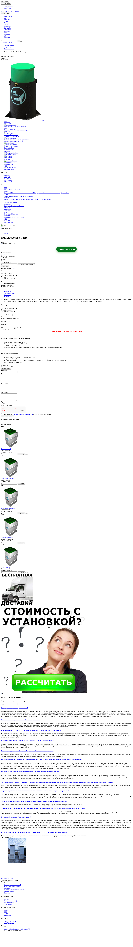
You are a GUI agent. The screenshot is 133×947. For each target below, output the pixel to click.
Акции (6, 899)
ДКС (5, 36)
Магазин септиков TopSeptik (10, 880)
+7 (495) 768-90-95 (6, 42)
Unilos (3, 254)
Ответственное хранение (12, 886)
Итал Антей (8, 157)
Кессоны (7, 37)
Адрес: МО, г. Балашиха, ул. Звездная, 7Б (17, 929)
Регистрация (8, 8)
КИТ (5, 18)
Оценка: (3, 402)
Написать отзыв (5, 368)
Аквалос (7, 31)
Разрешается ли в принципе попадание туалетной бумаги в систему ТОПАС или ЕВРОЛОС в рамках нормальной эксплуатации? (43, 808)
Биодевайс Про (9, 148)
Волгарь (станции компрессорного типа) (16, 140)
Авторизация (8, 7)
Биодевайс (7, 26)
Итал (5, 33)
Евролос (7, 19)
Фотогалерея (8, 904)
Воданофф (7, 28)
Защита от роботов (6, 405)
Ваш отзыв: (4, 392)
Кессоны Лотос (9, 169)
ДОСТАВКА (8, 180)
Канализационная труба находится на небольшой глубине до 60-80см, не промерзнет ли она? (31, 730)
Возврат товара (9, 891)
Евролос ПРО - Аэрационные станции (16, 130)
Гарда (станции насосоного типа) (14, 141)
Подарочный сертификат (12, 901)
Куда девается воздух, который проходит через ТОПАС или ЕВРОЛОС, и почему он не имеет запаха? (34, 832)
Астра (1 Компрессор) (11, 144)
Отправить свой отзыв (7, 416)
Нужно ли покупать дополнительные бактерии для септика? (20, 720)
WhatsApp (7, 47)
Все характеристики (7, 282)
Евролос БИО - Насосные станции (15, 126)
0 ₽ (14, 268)
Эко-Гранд (7, 29)
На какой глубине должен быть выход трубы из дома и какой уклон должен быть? (28, 740)
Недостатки (4, 383)
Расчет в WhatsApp (66, 249)
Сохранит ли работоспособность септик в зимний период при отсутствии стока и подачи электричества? (35, 791)
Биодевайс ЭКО (9, 149)
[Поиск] (21, 41)
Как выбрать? (8, 175)
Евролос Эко (8, 131)
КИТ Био (7, 122)
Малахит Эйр (8, 164)
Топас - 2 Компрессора (11, 135)
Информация (5, 882)
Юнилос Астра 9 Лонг (8, 478)
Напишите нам (9, 49)
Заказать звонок (9, 45)
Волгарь (6, 23)
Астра (6, 24)
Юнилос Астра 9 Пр (7, 537)
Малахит (7, 34)
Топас (6, 21)
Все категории (8, 16)
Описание (7, 291)
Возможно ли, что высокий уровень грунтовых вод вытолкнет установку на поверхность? (30, 771)
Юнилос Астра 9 (6, 449)
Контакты (7, 893)
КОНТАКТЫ (8, 182)
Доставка (7, 888)
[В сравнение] (27, 454)
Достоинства (5, 374)
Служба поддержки (7, 896)
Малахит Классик (9, 162)
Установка (7, 295)
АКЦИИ (7, 177)
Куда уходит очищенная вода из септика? (14, 708)
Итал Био (7, 159)
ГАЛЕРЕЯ (7, 178)
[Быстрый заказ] (26, 454)
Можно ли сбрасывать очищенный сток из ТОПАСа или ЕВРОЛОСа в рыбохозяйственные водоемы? (34, 801)
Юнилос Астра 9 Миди (8, 508)
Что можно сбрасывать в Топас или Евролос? (16, 817)
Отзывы (7, 296)
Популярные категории (8, 907)
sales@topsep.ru (9, 923)
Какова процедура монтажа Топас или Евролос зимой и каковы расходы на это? (27, 751)
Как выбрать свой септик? (12, 885)
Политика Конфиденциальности (14, 890)
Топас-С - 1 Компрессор (11, 136)
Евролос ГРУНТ (9, 128)
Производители (9, 902)
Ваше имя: (4, 370)
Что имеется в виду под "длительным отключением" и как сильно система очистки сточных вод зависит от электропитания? (42, 759)
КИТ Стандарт (8, 123)
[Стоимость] (44, 692)
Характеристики (9, 293)
